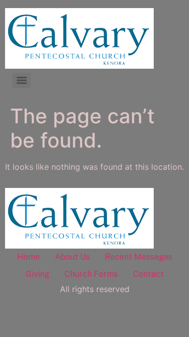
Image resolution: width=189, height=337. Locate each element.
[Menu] (22, 80)
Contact (148, 274)
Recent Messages (138, 257)
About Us (72, 257)
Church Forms (91, 274)
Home (28, 257)
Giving (37, 274)
